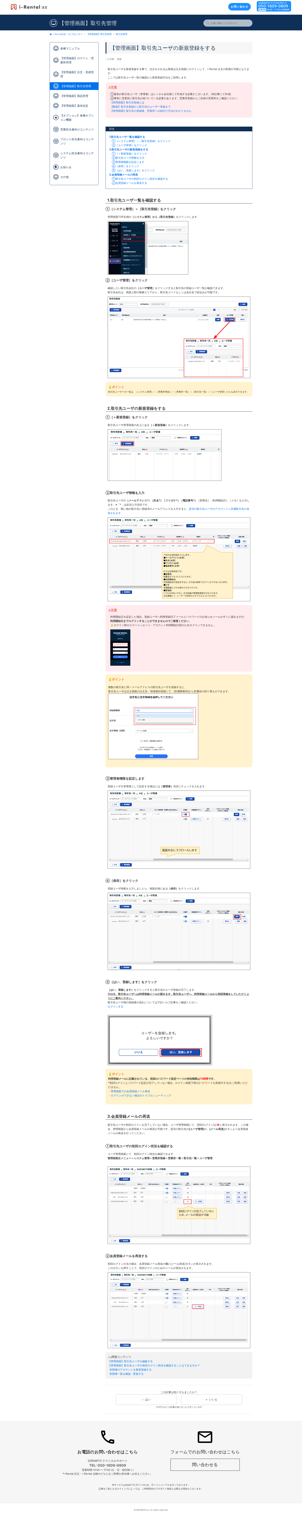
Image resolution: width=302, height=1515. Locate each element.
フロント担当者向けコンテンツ (77, 141)
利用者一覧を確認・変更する (126, 1373)
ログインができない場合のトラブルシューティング (141, 1095)
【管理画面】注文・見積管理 (77, 74)
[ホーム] (29, 9)
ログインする (115, 1006)
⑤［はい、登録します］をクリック (132, 170)
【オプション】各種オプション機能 (77, 117)
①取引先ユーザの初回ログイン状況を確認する (140, 178)
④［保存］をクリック (124, 166)
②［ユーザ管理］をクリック (128, 145)
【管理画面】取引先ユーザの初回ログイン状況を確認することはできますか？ (154, 1365)
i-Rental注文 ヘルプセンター (67, 34)
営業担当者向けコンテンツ (77, 129)
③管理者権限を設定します (126, 162)
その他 (64, 177)
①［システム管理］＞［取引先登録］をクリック (140, 141)
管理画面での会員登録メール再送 (130, 1091)
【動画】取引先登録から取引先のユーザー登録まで (140, 106)
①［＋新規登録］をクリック (128, 153)
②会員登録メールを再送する (129, 183)
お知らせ (65, 167)
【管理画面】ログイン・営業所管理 (77, 60)
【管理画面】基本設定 (74, 105)
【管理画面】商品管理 (74, 96)
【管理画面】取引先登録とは (127, 102)
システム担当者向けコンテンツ (77, 155)
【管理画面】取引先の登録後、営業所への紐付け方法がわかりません (151, 110)
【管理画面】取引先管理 (99, 34)
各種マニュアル (70, 48)
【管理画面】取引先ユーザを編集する (130, 1361)
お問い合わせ (239, 6)
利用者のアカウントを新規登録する (130, 1369)
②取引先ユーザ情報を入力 (126, 157)
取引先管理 (121, 34)
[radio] (146, 1399)
